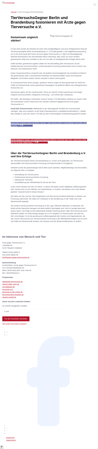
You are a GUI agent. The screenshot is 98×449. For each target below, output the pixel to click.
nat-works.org (7, 289)
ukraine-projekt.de (9, 297)
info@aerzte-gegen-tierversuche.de (15, 257)
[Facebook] (51, 426)
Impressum (10, 438)
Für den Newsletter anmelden (16, 319)
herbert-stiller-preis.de (10, 284)
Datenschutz (11, 440)
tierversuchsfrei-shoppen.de (13, 295)
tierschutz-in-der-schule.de (12, 292)
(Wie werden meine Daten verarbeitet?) (14, 324)
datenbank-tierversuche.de (12, 282)
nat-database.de (8, 287)
